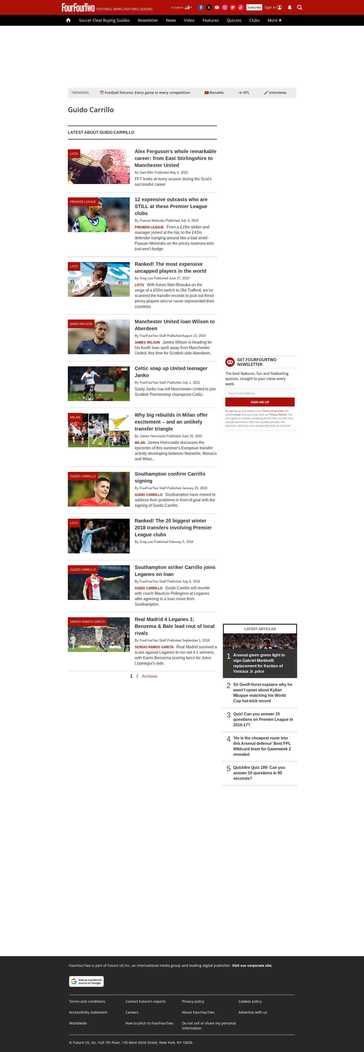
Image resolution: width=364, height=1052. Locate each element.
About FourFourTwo (198, 1012)
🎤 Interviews (275, 92)
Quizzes (234, 20)
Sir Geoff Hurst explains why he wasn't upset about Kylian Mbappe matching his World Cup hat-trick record (262, 692)
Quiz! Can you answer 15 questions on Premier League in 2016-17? (263, 719)
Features (211, 20)
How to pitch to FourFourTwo (149, 1023)
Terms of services (273, 410)
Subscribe (254, 7)
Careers (132, 1012)
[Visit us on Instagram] (225, 7)
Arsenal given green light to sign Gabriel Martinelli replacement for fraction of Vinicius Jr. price (259, 663)
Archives (149, 676)
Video (189, 20)
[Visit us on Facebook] (201, 7)
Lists (74, 153)
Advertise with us (252, 1012)
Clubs (254, 20)
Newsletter (148, 20)
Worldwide (78, 1023)
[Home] (68, 20)
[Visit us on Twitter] (209, 7)
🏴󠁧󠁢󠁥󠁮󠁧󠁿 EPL (244, 92)
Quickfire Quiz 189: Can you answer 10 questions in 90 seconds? (259, 773)
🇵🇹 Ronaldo (214, 92)
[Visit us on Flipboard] (233, 7)
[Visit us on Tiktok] (241, 7)
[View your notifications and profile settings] (290, 7)
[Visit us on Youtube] (217, 7)
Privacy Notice (277, 414)
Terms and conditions (87, 1001)
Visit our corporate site (251, 965)
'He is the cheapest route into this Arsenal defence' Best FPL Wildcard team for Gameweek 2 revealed (262, 746)
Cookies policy (250, 1001)
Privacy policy (193, 1001)
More (273, 20)
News (171, 20)
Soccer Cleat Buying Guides (104, 20)
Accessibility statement (88, 1012)
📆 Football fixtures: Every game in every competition (145, 92)
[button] (299, 7)
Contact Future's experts (146, 1001)
